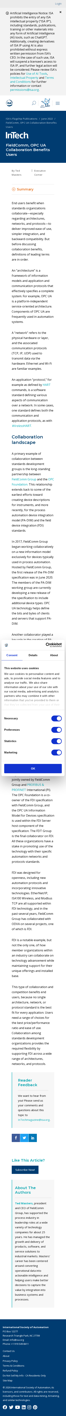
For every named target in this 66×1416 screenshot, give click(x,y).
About (6, 1356)
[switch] (56, 730)
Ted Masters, (24, 1203)
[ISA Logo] (16, 103)
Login (58, 3)
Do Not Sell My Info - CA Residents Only (24, 1375)
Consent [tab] (11, 655)
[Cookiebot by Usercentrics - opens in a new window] (46, 645)
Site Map (7, 1380)
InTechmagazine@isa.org (34, 1120)
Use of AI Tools (36, 74)
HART (47, 385)
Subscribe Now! (25, 1170)
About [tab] (54, 655)
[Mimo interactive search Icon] (45, 103)
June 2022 (47, 118)
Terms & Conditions (13, 1365)
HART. (22, 426)
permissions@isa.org (24, 90)
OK (33, 768)
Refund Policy (10, 1370)
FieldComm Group (24, 479)
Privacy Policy (10, 1361)
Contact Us (9, 1351)
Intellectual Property (24, 78)
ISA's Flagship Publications (22, 118)
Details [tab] (33, 655)
